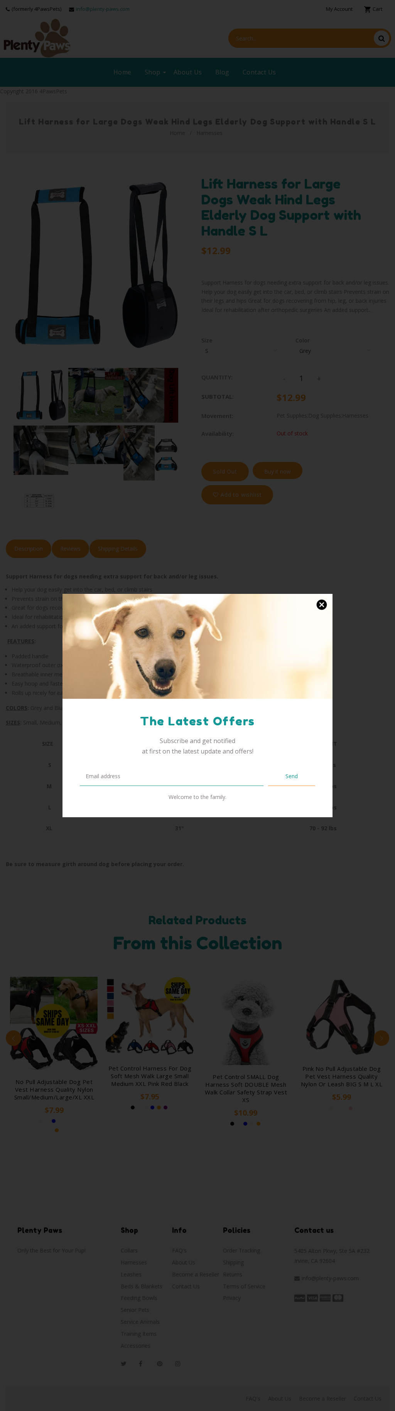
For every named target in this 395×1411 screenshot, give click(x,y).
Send (291, 776)
